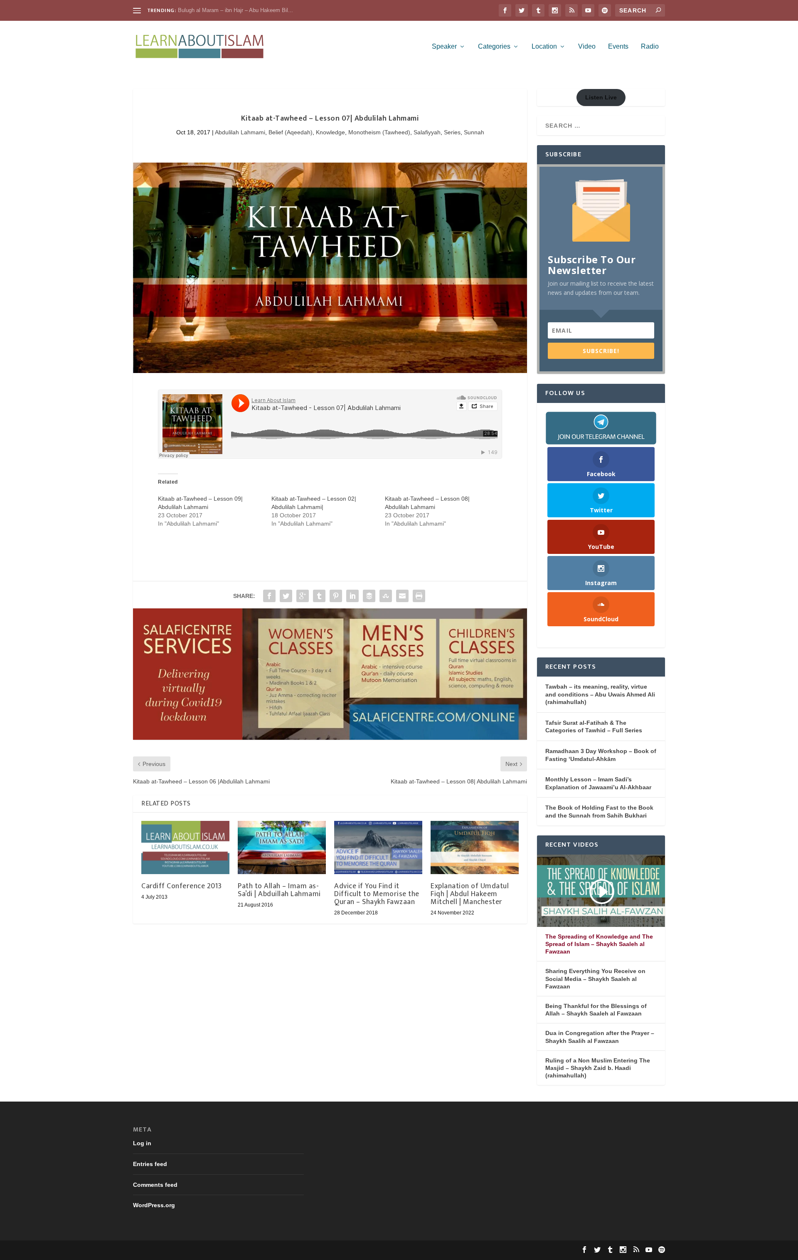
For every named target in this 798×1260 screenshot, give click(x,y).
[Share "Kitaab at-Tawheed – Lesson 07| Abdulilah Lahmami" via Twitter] (286, 596)
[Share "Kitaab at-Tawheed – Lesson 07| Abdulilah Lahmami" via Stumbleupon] (385, 596)
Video (587, 46)
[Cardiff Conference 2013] (185, 847)
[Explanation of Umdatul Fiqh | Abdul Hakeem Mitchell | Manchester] (475, 847)
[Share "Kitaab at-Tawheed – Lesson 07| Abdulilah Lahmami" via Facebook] (269, 596)
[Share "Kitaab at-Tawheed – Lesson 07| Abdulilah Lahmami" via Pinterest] (336, 596)
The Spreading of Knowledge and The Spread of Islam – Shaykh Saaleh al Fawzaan (599, 944)
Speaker (444, 46)
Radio (650, 46)
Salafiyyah (427, 132)
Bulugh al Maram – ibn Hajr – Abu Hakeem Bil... (235, 10)
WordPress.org (154, 1205)
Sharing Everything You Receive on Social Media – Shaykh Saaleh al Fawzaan (595, 978)
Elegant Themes (188, 1250)
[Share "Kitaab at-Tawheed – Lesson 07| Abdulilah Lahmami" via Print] (419, 596)
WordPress (261, 1250)
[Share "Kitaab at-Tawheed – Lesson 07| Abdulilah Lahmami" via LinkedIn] (352, 596)
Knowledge (330, 132)
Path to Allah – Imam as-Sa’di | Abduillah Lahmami (279, 890)
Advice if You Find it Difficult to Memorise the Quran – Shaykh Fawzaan (376, 894)
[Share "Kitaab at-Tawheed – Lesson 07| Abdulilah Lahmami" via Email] (402, 596)
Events (618, 46)
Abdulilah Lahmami (240, 132)
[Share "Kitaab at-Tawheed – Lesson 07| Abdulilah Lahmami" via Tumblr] (319, 596)
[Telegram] (601, 428)
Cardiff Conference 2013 (181, 886)
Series (452, 132)
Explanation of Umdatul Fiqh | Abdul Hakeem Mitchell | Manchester (470, 894)
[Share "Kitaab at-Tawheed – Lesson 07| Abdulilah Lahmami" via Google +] (302, 596)
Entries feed (150, 1164)
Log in (142, 1143)
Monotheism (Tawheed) (379, 132)
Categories (494, 46)
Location (544, 46)
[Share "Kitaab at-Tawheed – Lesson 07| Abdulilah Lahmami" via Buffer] (369, 596)
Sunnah (474, 132)
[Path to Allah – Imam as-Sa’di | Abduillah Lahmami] (282, 847)
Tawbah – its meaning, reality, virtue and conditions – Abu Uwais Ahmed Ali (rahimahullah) (600, 694)
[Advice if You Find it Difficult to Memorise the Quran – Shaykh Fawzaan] (378, 847)
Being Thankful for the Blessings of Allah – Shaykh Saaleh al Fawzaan (596, 1010)
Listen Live (601, 97)
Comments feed (155, 1184)
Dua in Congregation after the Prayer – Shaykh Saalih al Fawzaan (599, 1037)
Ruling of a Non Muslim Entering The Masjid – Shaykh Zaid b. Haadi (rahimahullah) (597, 1068)
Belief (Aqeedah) (290, 132)
